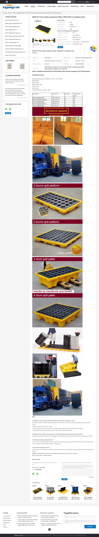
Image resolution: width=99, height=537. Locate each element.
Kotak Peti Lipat (9, 55)
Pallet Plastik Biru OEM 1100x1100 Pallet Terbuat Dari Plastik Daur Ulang (28, 520)
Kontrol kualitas (63, 6)
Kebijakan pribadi (18, 535)
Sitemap (5, 527)
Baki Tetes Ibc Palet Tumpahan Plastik (41, 455)
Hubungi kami (74, 6)
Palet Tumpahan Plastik (19, 13)
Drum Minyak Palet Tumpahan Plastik (45, 453)
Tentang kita (41, 6)
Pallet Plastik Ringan (10, 42)
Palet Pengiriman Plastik (11, 39)
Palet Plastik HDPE (10, 20)
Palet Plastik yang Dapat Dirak (13, 36)
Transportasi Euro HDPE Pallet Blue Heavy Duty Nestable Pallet (50, 516)
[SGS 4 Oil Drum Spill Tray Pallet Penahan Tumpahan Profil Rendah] (75, 490)
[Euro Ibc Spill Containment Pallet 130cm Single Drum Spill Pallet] (50, 490)
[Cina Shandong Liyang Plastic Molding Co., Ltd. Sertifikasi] (9, 66)
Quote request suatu (82, 1)
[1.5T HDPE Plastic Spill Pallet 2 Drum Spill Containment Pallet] (62, 490)
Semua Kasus (90, 6)
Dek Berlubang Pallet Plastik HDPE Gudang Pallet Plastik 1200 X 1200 (26, 524)
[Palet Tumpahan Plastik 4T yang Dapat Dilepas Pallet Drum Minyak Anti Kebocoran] (88, 490)
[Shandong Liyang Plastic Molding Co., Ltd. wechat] (11, 109)
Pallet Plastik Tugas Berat (12, 23)
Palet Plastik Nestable (11, 26)
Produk (33, 6)
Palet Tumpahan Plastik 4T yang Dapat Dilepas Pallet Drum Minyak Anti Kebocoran (88, 498)
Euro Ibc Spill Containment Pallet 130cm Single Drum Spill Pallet (50, 498)
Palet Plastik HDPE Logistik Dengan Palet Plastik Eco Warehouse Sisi (28, 516)
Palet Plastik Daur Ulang (11, 33)
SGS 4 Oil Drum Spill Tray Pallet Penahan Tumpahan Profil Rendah (75, 498)
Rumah (26, 6)
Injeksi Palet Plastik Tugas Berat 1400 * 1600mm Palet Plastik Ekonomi (51, 524)
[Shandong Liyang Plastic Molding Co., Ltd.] (11, 6)
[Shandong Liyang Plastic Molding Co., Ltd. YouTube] (6, 2)
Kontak (60, 47)
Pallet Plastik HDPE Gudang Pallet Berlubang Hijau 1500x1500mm (49, 520)
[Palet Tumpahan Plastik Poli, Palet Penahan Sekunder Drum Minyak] (37, 490)
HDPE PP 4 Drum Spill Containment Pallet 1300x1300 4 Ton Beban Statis (43, 45)
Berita (82, 6)
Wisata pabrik (51, 6)
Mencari (73, 1)
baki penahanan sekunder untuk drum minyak (66, 453)
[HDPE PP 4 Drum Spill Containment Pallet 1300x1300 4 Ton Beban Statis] (43, 29)
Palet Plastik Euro (10, 30)
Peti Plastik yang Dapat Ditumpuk (14, 52)
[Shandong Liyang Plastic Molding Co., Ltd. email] (7, 109)
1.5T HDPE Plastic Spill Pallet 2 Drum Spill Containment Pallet (63, 498)
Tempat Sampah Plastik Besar (13, 49)
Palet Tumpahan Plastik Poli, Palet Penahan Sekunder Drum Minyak (37, 498)
